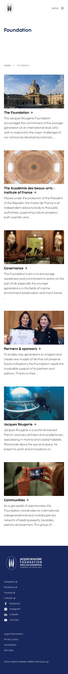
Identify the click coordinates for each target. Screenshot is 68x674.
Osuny (42, 661)
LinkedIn (8, 598)
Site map (8, 650)
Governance (13, 268)
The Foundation (16, 113)
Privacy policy (11, 639)
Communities (14, 500)
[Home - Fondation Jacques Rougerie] (9, 8)
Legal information (13, 634)
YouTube (14, 620)
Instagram (9, 581)
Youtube (8, 592)
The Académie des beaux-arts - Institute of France (29, 190)
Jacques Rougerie (18, 424)
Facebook (9, 587)
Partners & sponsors (20, 349)
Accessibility (10, 644)
